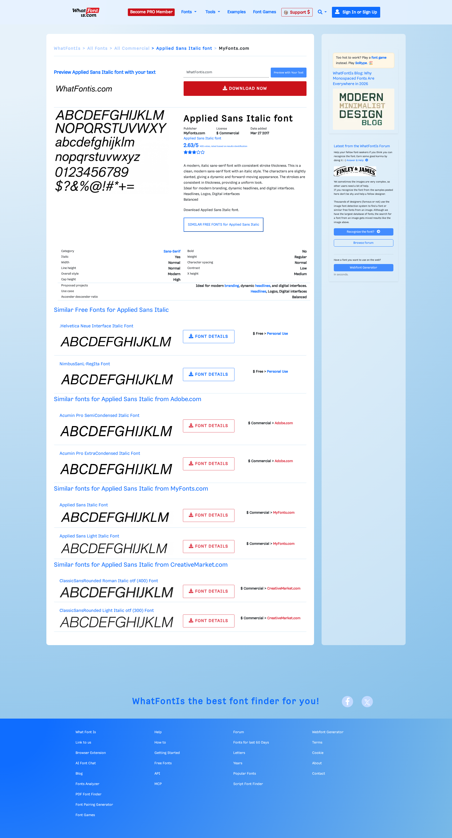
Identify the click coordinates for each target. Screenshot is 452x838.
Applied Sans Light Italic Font (89, 536)
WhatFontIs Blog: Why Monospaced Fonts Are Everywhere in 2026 (353, 78)
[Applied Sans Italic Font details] (117, 517)
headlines (262, 286)
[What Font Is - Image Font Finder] (86, 12)
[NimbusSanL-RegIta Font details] (117, 380)
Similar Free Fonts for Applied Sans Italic (111, 310)
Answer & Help (355, 160)
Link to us (83, 742)
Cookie (317, 753)
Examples (236, 12)
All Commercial (132, 48)
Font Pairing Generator (94, 805)
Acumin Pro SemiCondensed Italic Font (99, 415)
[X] (367, 701)
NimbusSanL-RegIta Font (85, 364)
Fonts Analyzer (87, 784)
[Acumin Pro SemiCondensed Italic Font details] (117, 431)
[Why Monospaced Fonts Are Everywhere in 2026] (364, 109)
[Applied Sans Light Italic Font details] (117, 548)
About (317, 763)
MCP (158, 784)
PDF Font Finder (88, 794)
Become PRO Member (151, 12)
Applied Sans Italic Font (84, 505)
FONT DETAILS (211, 336)
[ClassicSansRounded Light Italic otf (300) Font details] (117, 622)
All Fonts (97, 48)
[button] (322, 12)
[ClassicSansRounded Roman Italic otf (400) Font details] (117, 592)
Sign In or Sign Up (359, 12)
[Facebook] (347, 701)
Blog (79, 774)
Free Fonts (163, 763)
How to (160, 742)
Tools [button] (211, 12)
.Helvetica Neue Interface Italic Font (96, 326)
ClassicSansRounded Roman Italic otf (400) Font (109, 581)
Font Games (264, 12)
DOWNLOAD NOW (247, 88)
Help (158, 732)
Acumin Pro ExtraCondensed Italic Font (100, 453)
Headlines (258, 291)
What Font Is (86, 732)
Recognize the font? (361, 231)
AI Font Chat (86, 763)
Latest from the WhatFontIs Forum (362, 146)
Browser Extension (91, 753)
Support (298, 12)
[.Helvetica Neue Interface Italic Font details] (117, 342)
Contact (318, 774)
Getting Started (167, 753)
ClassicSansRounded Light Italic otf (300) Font (107, 610)
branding (232, 286)
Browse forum (363, 242)
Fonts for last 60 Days (251, 742)
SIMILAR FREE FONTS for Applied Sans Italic (223, 225)
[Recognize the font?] (364, 171)
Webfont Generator (363, 267)
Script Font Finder (248, 784)
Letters (239, 753)
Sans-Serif (172, 251)
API (157, 774)
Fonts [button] (187, 12)
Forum (238, 732)
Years (237, 763)
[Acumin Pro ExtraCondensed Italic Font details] (117, 469)
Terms (317, 742)
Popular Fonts (244, 774)
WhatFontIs (67, 48)
